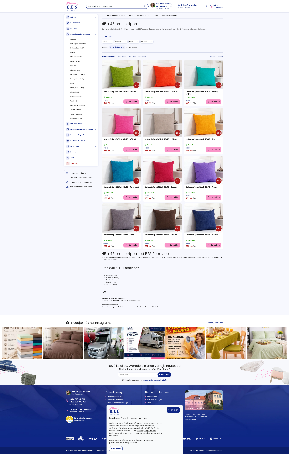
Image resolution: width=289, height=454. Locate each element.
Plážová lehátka (76, 57)
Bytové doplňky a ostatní (80, 34)
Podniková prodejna (187, 5)
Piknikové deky (75, 61)
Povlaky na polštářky (78, 44)
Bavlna (116, 47)
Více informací (190, 419)
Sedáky (73, 39)
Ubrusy (73, 66)
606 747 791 (166, 6)
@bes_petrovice (215, 323)
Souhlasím (173, 410)
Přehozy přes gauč (77, 70)
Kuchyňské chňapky (77, 105)
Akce (72, 158)
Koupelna (74, 28)
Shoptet (202, 450)
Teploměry (74, 101)
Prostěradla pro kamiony (80, 135)
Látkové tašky (75, 92)
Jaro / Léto (74, 146)
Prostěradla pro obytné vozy (81, 129)
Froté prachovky (76, 96)
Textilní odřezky (76, 114)
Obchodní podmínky (114, 397)
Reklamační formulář (115, 400)
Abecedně (142, 56)
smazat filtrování (132, 47)
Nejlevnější (122, 56)
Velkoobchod (152, 397)
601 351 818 (166, 3)
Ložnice (73, 17)
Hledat (146, 6)
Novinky (73, 152)
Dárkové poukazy (76, 119)
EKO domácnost (76, 123)
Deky (72, 83)
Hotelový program (77, 141)
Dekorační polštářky (77, 48)
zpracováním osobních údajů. (154, 380)
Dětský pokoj (75, 23)
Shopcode (218, 450)
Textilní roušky (75, 110)
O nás (149, 403)
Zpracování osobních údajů (117, 403)
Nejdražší (132, 56)
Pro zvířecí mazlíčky (77, 74)
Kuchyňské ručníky (77, 79)
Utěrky (72, 52)
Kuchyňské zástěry (77, 88)
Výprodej (74, 163)
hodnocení (80, 420)
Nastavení (116, 449)
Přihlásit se (164, 375)
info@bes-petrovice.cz (80, 409)
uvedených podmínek (146, 430)
